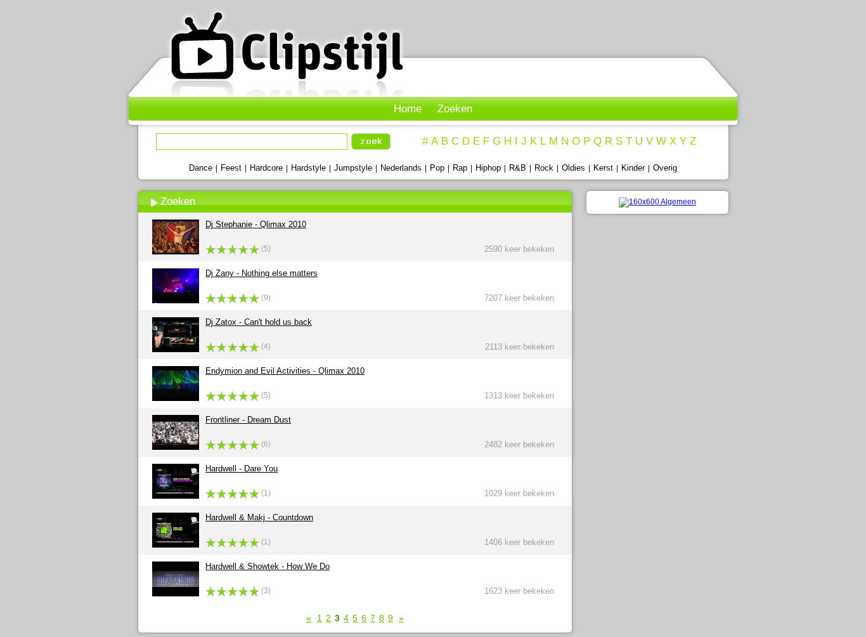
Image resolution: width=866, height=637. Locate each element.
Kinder (633, 168)
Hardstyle (308, 168)
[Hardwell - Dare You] (175, 496)
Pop (437, 168)
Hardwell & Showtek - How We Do (267, 566)
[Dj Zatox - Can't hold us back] (175, 349)
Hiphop (488, 168)
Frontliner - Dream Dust (248, 419)
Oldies (573, 168)
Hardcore (266, 168)
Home (408, 109)
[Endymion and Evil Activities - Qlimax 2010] (175, 398)
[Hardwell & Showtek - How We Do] (175, 593)
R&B (517, 168)
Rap (460, 168)
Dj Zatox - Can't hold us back (258, 322)
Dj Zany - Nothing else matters (261, 273)
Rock (543, 168)
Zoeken (454, 109)
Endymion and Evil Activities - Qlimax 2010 (285, 371)
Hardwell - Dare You (241, 468)
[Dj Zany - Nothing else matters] (175, 300)
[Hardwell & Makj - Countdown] (175, 544)
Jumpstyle (353, 168)
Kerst (603, 168)
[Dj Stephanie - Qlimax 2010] (175, 251)
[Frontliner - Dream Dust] (175, 447)
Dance (200, 168)
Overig (665, 168)
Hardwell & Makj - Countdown (259, 517)
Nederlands (401, 168)
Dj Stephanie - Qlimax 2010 (255, 224)
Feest (231, 168)
